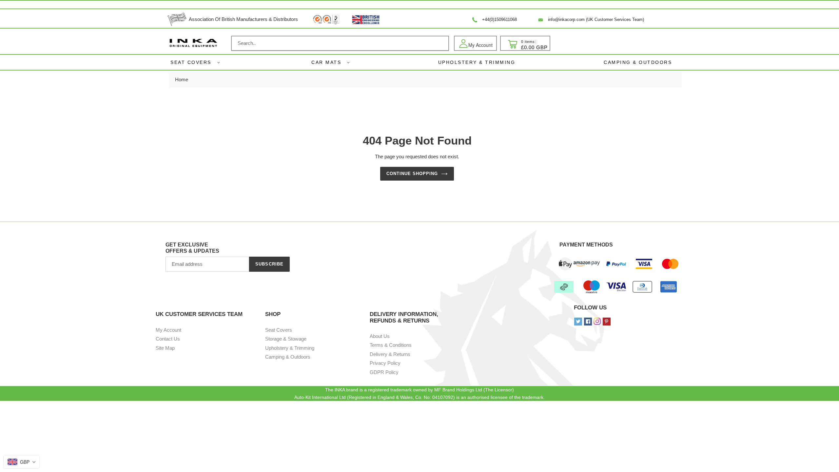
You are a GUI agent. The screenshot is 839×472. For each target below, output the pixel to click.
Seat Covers (190, 62)
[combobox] (340, 43)
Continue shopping (412, 173)
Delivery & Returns (390, 354)
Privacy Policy (385, 363)
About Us (380, 336)
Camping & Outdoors (287, 357)
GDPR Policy (384, 372)
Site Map (165, 348)
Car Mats (326, 62)
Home (181, 79)
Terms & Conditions (391, 345)
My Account (168, 330)
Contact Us (168, 339)
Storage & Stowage (285, 339)
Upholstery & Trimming (289, 348)
